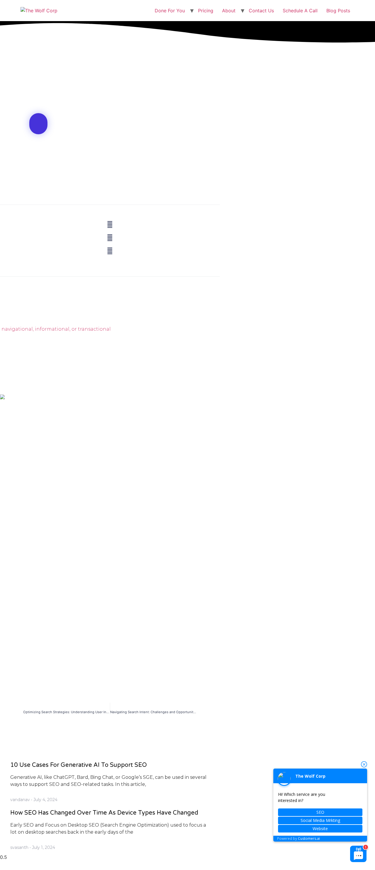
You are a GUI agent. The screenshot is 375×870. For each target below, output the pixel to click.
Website (320, 828)
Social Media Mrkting (320, 820)
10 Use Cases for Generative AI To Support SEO (78, 765)
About (229, 10)
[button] (38, 123)
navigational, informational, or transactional (56, 329)
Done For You (170, 10)
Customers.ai (309, 838)
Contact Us (261, 10)
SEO (320, 812)
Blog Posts (338, 10)
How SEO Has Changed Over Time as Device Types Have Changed (104, 812)
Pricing (205, 10)
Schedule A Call (300, 10)
